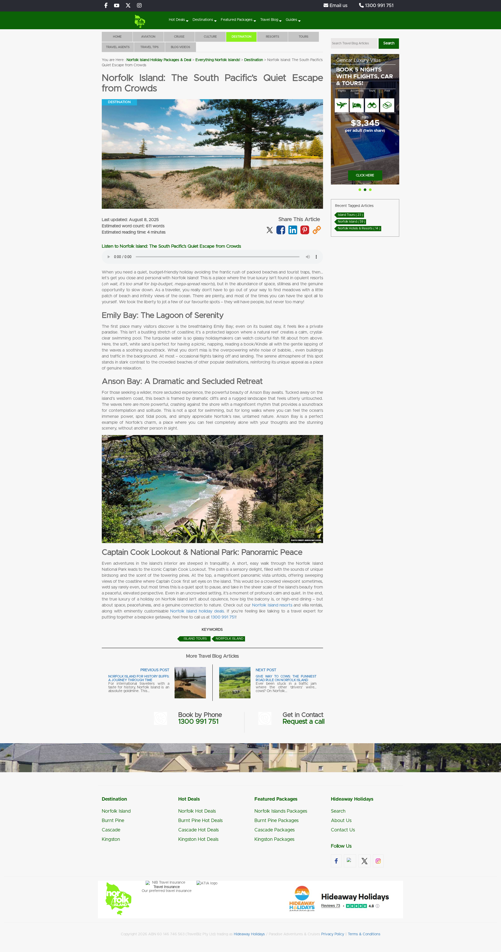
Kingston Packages (274, 839)
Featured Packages (237, 20)
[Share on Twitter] (269, 228)
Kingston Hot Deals (198, 839)
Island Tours (195, 638)
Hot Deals (177, 20)
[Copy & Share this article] (316, 233)
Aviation (148, 36)
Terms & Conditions (364, 934)
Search (338, 811)
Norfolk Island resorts (272, 605)
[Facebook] (106, 5)
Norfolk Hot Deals (197, 811)
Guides (291, 20)
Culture (210, 36)
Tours (303, 36)
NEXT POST (266, 670)
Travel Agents (118, 47)
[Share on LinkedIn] (292, 233)
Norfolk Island (229, 638)
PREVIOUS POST (154, 670)
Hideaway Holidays (249, 934)
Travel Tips (149, 47)
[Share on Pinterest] (304, 233)
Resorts (272, 36)
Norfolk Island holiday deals (197, 611)
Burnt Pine (113, 820)
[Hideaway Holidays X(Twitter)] (128, 5)
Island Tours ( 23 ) (350, 214)
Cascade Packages (274, 830)
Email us (338, 5)
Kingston (111, 839)
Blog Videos (180, 47)
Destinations (203, 20)
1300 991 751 (378, 5)
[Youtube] (116, 5)
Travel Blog (269, 20)
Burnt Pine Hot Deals (200, 820)
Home (117, 36)
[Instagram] (139, 5)
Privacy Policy (332, 934)
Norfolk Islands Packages (280, 811)
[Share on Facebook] (280, 233)
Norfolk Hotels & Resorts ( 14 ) (359, 228)
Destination (241, 36)
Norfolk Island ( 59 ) (351, 221)
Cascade (111, 830)
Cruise (179, 36)
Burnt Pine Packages (276, 820)
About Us (341, 820)
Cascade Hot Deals (198, 830)
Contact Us (343, 830)
